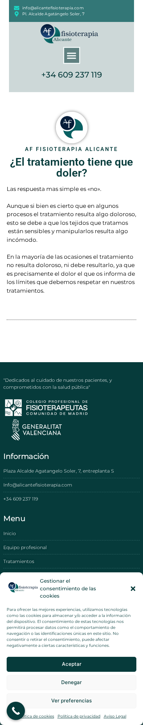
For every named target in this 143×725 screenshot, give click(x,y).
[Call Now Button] (16, 711)
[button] (133, 588)
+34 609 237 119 (71, 74)
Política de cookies (35, 716)
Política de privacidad (79, 716)
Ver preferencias (71, 700)
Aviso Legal (115, 716)
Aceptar (71, 664)
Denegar (71, 682)
